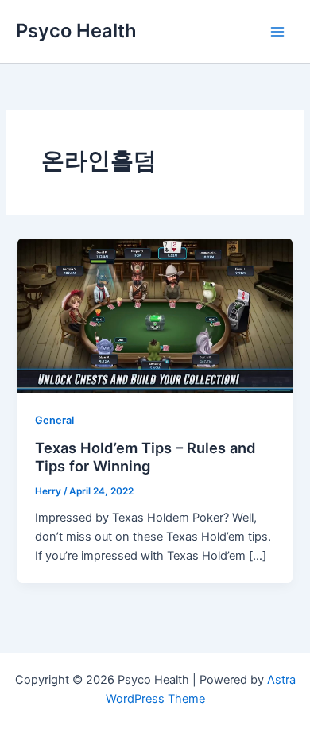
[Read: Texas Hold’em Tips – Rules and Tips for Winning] (154, 315)
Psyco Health (76, 30)
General (54, 420)
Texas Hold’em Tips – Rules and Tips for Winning (145, 457)
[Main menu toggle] (277, 31)
